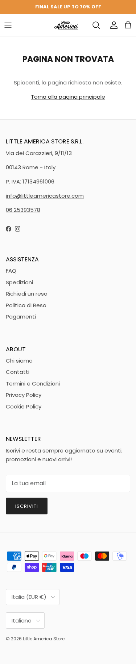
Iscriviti (26, 506)
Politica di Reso (26, 305)
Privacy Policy (23, 395)
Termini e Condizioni (33, 383)
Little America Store (44, 639)
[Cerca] (96, 25)
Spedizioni (19, 282)
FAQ (11, 270)
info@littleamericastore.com (45, 195)
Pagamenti (21, 316)
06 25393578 (23, 210)
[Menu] (8, 25)
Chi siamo (19, 360)
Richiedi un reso (27, 293)
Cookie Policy (23, 406)
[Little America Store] (66, 25)
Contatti (17, 372)
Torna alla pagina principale (68, 96)
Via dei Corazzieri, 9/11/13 (39, 153)
